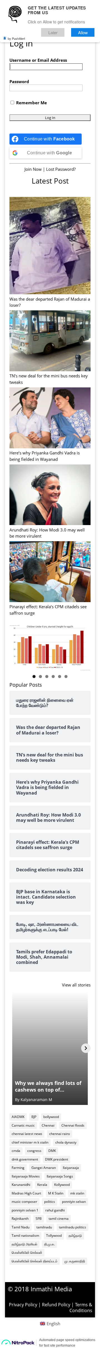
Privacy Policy (23, 1305)
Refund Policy (56, 1305)
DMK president (56, 1159)
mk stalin (77, 1193)
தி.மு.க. (49, 1244)
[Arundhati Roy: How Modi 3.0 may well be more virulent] (50, 495)
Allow (83, 32)
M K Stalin (55, 1193)
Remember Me (31, 102)
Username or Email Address (38, 60)
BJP (33, 1116)
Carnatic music (23, 1125)
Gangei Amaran (43, 1167)
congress (34, 1150)
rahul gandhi (55, 1210)
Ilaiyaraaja (71, 1167)
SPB (39, 1218)
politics (49, 1201)
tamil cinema (59, 1218)
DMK (52, 1150)
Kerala (42, 1184)
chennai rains (59, 1133)
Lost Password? (61, 169)
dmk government (25, 1159)
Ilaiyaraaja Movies (26, 1176)
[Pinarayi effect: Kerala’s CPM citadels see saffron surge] (50, 572)
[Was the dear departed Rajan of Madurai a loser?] (50, 246)
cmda (16, 1150)
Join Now (33, 169)
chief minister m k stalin (30, 1142)
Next (83, 646)
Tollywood (54, 1235)
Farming (18, 1167)
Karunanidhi (21, 1184)
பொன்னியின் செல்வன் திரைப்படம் (35, 1261)
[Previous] (14, 1048)
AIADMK (18, 1116)
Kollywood (62, 1184)
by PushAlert (16, 38)
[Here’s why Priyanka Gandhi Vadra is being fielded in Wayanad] (50, 418)
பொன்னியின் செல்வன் (27, 1252)
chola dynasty (65, 1142)
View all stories (76, 985)
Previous (16, 646)
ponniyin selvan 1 (25, 1210)
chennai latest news (27, 1133)
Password (19, 81)
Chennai (48, 1125)
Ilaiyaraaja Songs (60, 1176)
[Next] (86, 1048)
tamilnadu (44, 1227)
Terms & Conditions (80, 1308)
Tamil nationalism (25, 1235)
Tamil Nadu (20, 1227)
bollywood (51, 1116)
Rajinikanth (20, 1218)
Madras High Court (26, 1193)
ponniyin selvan (74, 1201)
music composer (24, 1201)
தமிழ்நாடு (75, 1235)
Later (53, 32)
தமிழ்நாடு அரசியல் (24, 1244)
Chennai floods (72, 1125)
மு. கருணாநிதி (74, 1261)
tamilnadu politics (72, 1227)
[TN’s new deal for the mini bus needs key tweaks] (50, 341)
